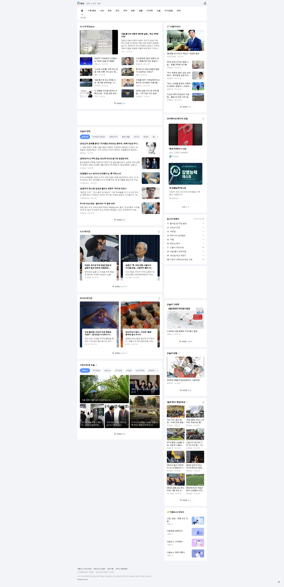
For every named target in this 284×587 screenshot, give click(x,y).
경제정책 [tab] (85, 137)
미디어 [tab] (136, 137)
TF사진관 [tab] (96, 370)
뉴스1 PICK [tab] (140, 370)
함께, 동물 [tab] (126, 137)
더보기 (184, 207)
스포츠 (93, 3)
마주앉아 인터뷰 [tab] (99, 137)
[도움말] (159, 231)
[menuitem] (82, 10)
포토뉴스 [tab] (85, 370)
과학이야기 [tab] (113, 137)
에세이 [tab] (145, 137)
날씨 (99, 3)
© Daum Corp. (82, 579)
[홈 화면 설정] (278, 581)
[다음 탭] (157, 137)
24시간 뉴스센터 (99, 569)
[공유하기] (204, 3)
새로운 (121, 103)
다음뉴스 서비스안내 (84, 569)
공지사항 (110, 569)
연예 (88, 3)
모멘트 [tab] (128, 370)
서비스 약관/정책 (121, 569)
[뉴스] (82, 3)
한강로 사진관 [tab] (154, 370)
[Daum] (78, 3)
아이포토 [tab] (118, 370)
